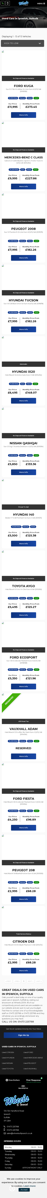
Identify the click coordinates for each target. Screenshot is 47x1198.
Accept (24, 1189)
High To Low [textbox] (11, 43)
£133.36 (31, 463)
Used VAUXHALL (30, 1069)
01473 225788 (15, 1013)
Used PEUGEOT (29, 1063)
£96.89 (31, 818)
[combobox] (22, 43)
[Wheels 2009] (24, 3)
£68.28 (30, 890)
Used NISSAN (7, 1063)
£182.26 (30, 248)
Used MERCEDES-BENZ (33, 1058)
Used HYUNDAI (8, 1058)
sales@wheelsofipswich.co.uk (19, 1133)
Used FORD (28, 1052)
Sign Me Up (23, 1035)
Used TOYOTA (8, 1069)
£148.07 (31, 391)
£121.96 (30, 677)
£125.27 (31, 606)
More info (23, 115)
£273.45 (31, 106)
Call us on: (18, 1021)
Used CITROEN (8, 1052)
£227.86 (30, 177)
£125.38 (31, 534)
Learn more (29, 1186)
